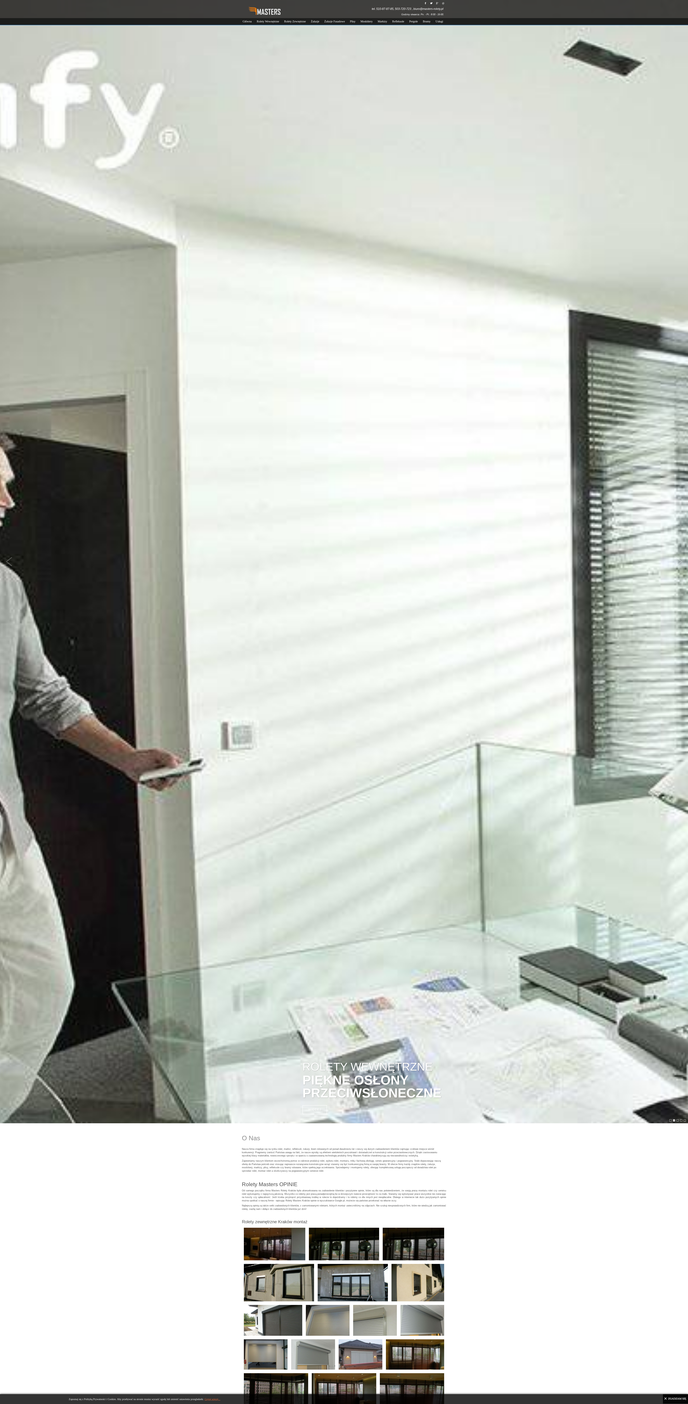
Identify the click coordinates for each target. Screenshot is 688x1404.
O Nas (251, 1138)
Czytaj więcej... (212, 1399)
